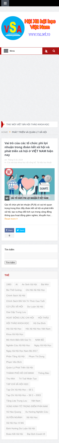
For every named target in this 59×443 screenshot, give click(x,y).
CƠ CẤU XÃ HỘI (14, 306)
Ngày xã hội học (42, 345)
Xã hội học (32, 417)
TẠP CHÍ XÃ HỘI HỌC (17, 384)
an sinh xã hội (29, 284)
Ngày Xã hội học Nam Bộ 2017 (22, 351)
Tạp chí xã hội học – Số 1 (19, 389)
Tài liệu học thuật (44, 162)
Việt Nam (35, 400)
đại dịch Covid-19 (36, 434)
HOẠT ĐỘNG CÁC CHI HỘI (20, 317)
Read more (10, 218)
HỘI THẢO (43, 317)
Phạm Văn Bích (14, 362)
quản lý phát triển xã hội (19, 367)
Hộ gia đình (39, 323)
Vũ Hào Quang (13, 412)
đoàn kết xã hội (14, 434)
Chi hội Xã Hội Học (35, 290)
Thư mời (10, 378)
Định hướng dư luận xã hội (20, 428)
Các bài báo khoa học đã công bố (21, 162)
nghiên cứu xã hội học (18, 345)
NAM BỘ (39, 340)
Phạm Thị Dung (36, 356)
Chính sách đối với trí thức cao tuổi (25, 301)
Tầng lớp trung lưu (16, 400)
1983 (8, 284)
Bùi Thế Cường (14, 290)
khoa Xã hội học (14, 334)
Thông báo (43, 373)
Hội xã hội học (13, 328)
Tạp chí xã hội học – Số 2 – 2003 (23, 395)
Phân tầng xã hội (15, 356)
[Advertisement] (29, 88)
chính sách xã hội (15, 295)
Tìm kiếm (9, 249)
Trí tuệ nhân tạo (28, 378)
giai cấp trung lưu (16, 312)
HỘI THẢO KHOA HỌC (17, 323)
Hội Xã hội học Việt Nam (38, 328)
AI (17, 284)
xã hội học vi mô (15, 423)
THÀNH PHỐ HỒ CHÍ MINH (20, 373)
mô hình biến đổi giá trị (18, 340)
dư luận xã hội (35, 306)
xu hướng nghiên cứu (36, 412)
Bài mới (45, 284)
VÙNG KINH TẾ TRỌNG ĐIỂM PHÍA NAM (27, 406)
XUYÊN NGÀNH (14, 417)
